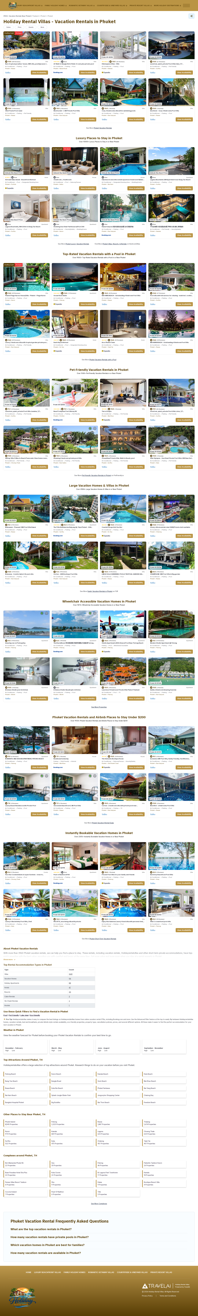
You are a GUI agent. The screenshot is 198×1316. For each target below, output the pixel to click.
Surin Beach (102, 1081)
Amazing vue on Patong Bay (15, 643)
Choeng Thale (15, 463)
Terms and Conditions (168, 1296)
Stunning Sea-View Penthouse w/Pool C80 (69, 227)
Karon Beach (56, 1074)
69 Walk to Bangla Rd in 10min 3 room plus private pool (74, 64)
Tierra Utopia (106, 411)
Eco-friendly (35, 1015)
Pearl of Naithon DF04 (62, 875)
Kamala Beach (103, 1074)
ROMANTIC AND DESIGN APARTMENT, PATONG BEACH (24, 759)
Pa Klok (13, 184)
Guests (31, 27)
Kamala (110, 68)
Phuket (7, 68)
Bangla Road (56, 1081)
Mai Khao (111, 416)
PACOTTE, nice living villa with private (67, 921)
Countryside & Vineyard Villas (111, 5)
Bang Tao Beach (11, 1081)
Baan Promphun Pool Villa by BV (65, 411)
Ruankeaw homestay (61, 759)
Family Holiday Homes (55, 5)
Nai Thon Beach (103, 1102)
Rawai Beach (10, 1088)
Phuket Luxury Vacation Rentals (77, 244)
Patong (62, 300)
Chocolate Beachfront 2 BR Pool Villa (67, 806)
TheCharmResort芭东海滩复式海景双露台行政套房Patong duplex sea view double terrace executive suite (73, 644)
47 (70, 988)
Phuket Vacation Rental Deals (103, 823)
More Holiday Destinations (166, 5)
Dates (9, 27)
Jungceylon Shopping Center (109, 1095)
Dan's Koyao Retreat (61, 342)
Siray (157, 879)
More (42, 27)
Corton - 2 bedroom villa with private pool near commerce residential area (119, 807)
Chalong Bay (149, 1095)
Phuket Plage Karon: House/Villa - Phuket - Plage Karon (25, 296)
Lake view (24, 1015)
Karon (61, 231)
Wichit (13, 694)
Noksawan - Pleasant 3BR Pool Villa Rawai (20, 527)
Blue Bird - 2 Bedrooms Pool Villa (162, 806)
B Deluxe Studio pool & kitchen (16, 690)
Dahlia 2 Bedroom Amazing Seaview (163, 690)
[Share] (191, 16)
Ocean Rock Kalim (60, 296)
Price (19, 27)
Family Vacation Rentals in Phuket (100, 591)
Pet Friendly (14, 1015)
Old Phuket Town (113, 763)
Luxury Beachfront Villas (28, 5)
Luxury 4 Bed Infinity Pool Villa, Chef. (18, 921)
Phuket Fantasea (104, 1088)
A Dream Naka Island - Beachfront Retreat (20, 180)
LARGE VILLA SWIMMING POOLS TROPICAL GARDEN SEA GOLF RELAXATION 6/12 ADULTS (122, 575)
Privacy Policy (147, 1296)
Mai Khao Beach (150, 1081)
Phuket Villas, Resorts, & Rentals (115, 244)
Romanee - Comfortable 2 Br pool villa (19, 574)
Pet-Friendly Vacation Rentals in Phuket (96, 475)
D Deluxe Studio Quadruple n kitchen (67, 690)
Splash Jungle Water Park (61, 1095)
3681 (71, 974)
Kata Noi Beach (57, 1088)
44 (70, 992)
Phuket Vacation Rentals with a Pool (102, 360)
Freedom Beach (149, 1102)
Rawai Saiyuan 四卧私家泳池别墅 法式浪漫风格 (117, 227)
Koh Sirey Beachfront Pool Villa (161, 875)
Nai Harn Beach (10, 1095)
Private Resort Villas (140, 5)
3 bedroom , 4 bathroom (63, 180)
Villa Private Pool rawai (13, 111)
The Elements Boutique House (113, 759)
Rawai (13, 68)
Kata (157, 463)
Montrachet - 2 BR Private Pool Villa (67, 111)
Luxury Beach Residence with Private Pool (20, 806)
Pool (5, 1015)
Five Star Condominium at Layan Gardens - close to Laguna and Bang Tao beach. (24, 876)
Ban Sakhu (63, 463)
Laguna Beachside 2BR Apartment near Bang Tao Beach (170, 180)
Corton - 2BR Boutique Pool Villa (65, 574)
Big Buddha (55, 1102)
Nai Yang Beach (150, 1088)
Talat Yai (110, 347)
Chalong (159, 532)
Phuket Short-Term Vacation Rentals (102, 939)
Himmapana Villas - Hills (110, 64)
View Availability (39, 72)
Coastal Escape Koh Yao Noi (112, 527)
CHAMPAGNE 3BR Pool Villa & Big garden (165, 574)
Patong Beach (10, 1074)
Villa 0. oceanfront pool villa (160, 921)
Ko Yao (62, 347)
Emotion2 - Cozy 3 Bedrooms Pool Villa (164, 111)
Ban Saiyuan (63, 115)
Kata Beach (148, 1074)
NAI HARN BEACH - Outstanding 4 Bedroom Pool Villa (121, 296)
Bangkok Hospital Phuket (14, 1102)
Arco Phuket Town (108, 342)
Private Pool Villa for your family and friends (118, 875)
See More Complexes (99, 1204)
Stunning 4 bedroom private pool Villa (68, 458)
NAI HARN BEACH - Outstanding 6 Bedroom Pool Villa (169, 342)
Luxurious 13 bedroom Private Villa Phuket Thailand (120, 690)
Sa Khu (158, 68)
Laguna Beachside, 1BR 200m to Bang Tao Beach (22, 227)
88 (70, 983)
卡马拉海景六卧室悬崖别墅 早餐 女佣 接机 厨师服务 (166, 227)
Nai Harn (110, 184)
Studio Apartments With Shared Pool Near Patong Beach (122, 643)
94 (70, 979)
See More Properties (99, 707)
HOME (28, 1272)
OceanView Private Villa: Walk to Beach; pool (118, 458)
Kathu (61, 184)
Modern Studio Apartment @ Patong (163, 643)
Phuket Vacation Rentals (103, 128)
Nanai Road (63, 68)
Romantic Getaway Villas (81, 5)
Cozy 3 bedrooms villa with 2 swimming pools (118, 111)
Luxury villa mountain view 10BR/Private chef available (170, 527)
